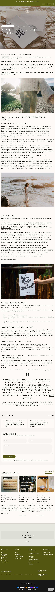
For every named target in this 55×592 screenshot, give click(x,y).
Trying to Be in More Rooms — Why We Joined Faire (8, 499)
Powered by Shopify (31, 589)
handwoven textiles (26, 481)
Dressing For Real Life (33, 554)
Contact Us (17, 558)
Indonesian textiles (26, 484)
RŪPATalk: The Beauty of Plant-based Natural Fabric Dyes (15, 424)
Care (16, 552)
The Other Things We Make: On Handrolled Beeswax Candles (43, 499)
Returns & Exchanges (4, 558)
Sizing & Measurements (4, 561)
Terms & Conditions (44, 555)
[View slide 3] (28, 541)
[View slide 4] (29, 541)
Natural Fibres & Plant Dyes (32, 560)
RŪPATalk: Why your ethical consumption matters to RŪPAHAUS (39, 424)
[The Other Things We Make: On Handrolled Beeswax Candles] (45, 484)
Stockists (17, 554)
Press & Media (18, 556)
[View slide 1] (24, 541)
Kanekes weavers (25, 487)
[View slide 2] (26, 541)
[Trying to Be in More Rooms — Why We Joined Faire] (9, 484)
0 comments (51, 415)
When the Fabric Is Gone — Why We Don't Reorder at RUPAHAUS (27, 499)
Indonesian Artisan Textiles (33, 563)
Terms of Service (40, 460)
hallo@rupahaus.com (6, 571)
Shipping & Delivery (4, 555)
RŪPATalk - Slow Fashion (8, 26)
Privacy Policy (31, 460)
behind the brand (7, 478)
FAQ (2, 552)
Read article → (4, 513)
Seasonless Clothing (31, 557)
